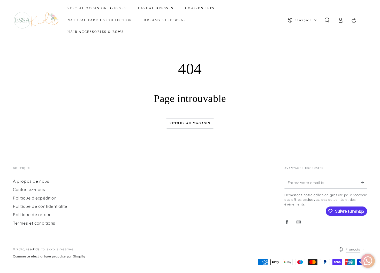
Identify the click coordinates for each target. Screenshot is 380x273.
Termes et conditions (34, 223)
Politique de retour (32, 214)
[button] (327, 20)
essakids (33, 249)
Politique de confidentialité (40, 206)
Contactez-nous (29, 189)
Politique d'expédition (35, 198)
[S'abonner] (364, 182)
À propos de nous (31, 181)
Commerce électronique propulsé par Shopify (49, 256)
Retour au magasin (190, 123)
